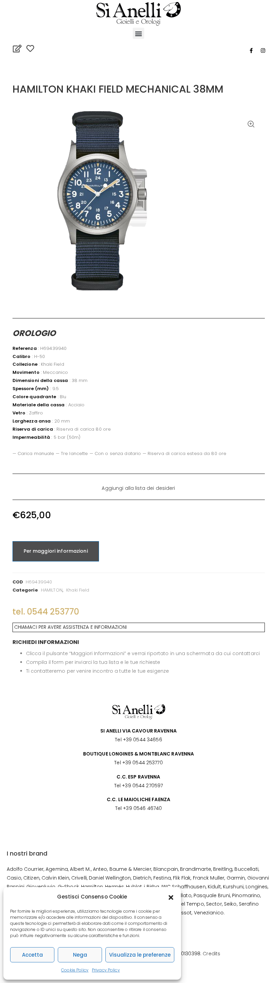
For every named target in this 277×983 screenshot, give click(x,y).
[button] (171, 896)
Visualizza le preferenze (140, 954)
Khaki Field (77, 590)
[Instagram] (263, 50)
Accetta (32, 954)
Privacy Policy (106, 970)
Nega (80, 954)
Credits (211, 953)
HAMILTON (51, 590)
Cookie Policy (75, 970)
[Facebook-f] (251, 50)
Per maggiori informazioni (56, 551)
